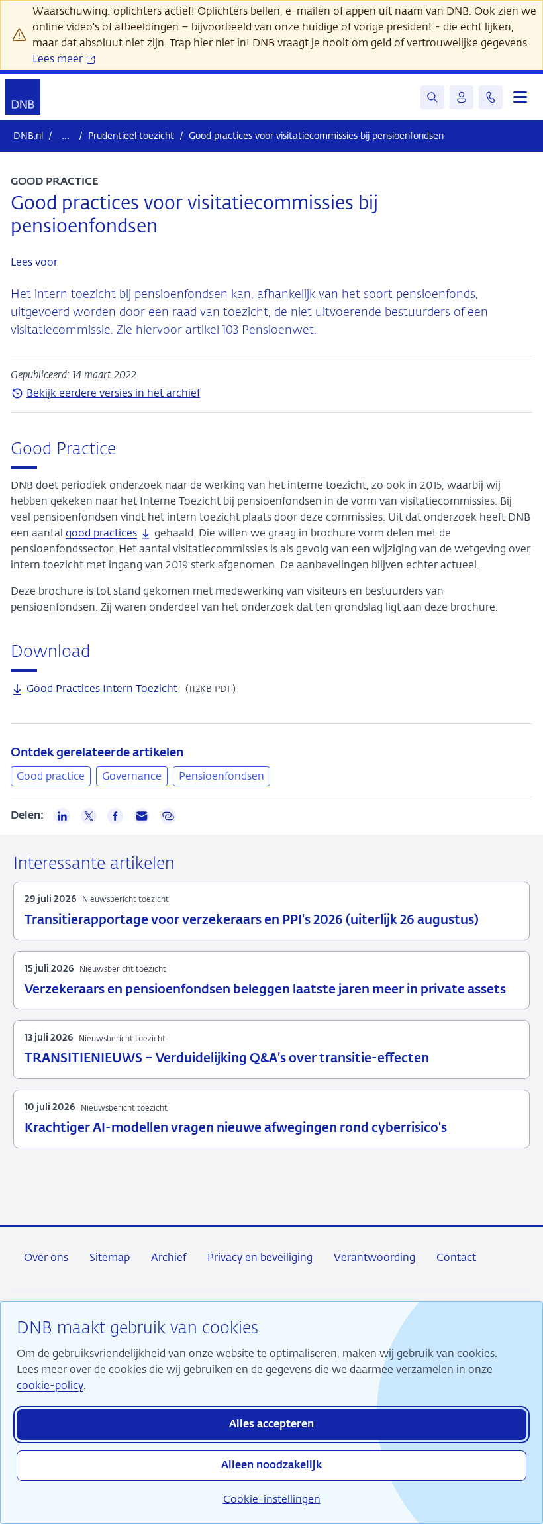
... (66, 135)
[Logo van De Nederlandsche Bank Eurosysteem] (22, 97)
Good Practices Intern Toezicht (102, 688)
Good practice (51, 776)
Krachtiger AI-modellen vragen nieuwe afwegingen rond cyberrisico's (236, 1128)
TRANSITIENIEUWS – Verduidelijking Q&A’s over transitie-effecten (227, 1058)
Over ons (46, 1257)
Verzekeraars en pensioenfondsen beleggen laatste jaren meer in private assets (265, 990)
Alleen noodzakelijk (271, 1465)
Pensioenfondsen (221, 776)
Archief (168, 1257)
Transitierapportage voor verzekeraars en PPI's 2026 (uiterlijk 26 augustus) (252, 920)
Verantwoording (374, 1257)
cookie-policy (50, 1385)
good (101, 533)
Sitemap (109, 1257)
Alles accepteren (271, 1424)
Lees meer (58, 58)
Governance (132, 776)
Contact (456, 1257)
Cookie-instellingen (272, 1499)
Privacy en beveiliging (260, 1257)
